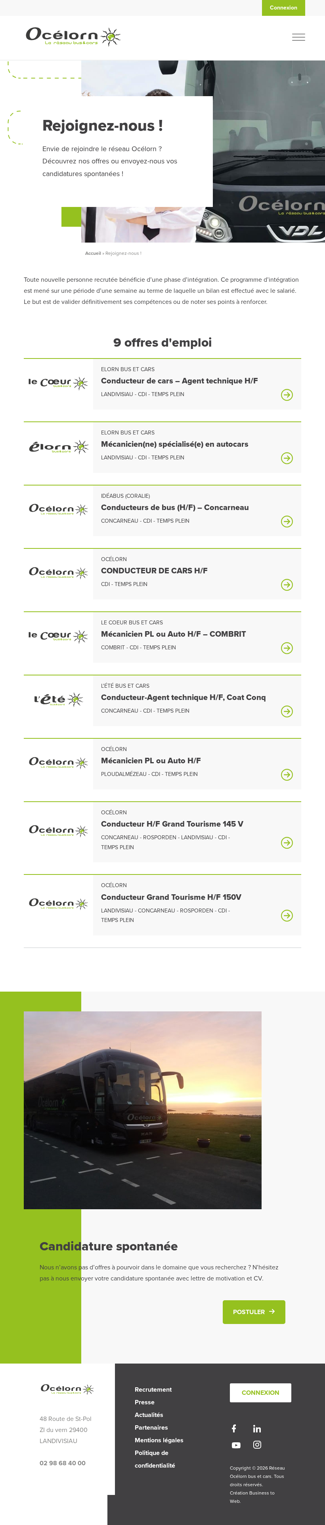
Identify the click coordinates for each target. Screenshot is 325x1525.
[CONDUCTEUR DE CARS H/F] (58, 578)
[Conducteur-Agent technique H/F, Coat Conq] (58, 705)
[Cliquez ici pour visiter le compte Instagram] (257, 1446)
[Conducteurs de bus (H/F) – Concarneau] (58, 515)
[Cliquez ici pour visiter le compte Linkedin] (257, 1430)
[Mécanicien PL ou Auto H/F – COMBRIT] (58, 642)
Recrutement (153, 1390)
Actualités (149, 1415)
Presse (145, 1402)
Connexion (260, 1393)
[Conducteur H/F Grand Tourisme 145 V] (58, 836)
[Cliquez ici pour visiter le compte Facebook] (234, 1430)
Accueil (93, 253)
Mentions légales (159, 1440)
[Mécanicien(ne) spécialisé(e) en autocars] (58, 452)
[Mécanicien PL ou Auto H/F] (58, 768)
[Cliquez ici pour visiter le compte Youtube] (236, 1446)
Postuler (249, 1312)
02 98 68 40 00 (63, 1463)
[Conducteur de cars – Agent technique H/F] (58, 389)
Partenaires (151, 1428)
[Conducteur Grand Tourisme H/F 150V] (58, 909)
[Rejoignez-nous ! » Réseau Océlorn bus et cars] (73, 56)
